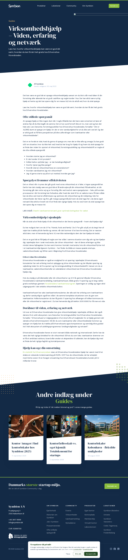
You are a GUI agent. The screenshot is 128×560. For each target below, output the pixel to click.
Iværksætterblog (73, 519)
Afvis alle (78, 554)
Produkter (41, 6)
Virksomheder (71, 515)
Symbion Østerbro (111, 510)
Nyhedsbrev (71, 523)
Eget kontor (89, 510)
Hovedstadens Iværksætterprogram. (60, 284)
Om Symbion (87, 6)
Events (68, 510)
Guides (12, 21)
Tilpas (68, 554)
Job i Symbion (52, 522)
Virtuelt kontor (91, 523)
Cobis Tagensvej (110, 526)
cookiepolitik (77, 549)
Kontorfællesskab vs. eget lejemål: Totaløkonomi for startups (63, 449)
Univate (107, 515)
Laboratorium (90, 527)
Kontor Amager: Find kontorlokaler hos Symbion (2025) (25, 447)
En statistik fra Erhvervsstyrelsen (37, 352)
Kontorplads (90, 515)
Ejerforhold (51, 510)
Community (71, 6)
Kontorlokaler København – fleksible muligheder (101, 447)
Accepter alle (91, 554)
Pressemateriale (53, 526)
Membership (90, 519)
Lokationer (56, 6)
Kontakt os (114, 6)
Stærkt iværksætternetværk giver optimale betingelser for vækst (60, 211)
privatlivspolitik (88, 549)
